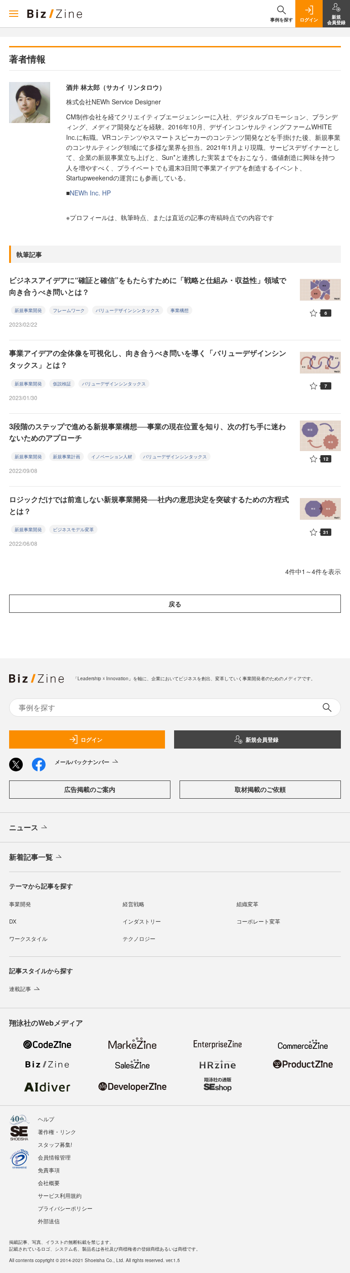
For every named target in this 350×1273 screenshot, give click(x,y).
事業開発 (20, 904)
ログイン (92, 739)
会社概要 (49, 1182)
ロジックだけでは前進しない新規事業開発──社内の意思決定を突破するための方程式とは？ (149, 505)
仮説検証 (62, 383)
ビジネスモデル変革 (73, 529)
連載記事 (20, 988)
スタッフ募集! (55, 1144)
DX (12, 921)
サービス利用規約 (60, 1195)
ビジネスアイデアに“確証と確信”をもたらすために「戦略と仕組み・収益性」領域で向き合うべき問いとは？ (147, 286)
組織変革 (247, 904)
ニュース (23, 827)
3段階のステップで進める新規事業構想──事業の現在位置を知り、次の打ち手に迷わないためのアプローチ (147, 432)
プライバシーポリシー (65, 1208)
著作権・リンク (57, 1131)
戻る (175, 603)
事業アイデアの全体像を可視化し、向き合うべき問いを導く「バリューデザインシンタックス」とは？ (147, 359)
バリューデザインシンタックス (128, 310)
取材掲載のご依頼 (260, 789)
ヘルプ (46, 1119)
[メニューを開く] (13, 13)
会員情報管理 (54, 1157)
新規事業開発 (28, 310)
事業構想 (179, 310)
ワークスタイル (28, 938)
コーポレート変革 (258, 921)
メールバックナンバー (82, 762)
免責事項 (49, 1170)
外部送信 (49, 1221)
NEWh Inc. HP (90, 192)
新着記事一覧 (31, 857)
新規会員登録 (262, 739)
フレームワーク (69, 310)
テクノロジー (139, 938)
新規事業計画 (66, 456)
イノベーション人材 (111, 456)
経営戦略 (133, 904)
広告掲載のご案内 (89, 789)
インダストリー (142, 921)
